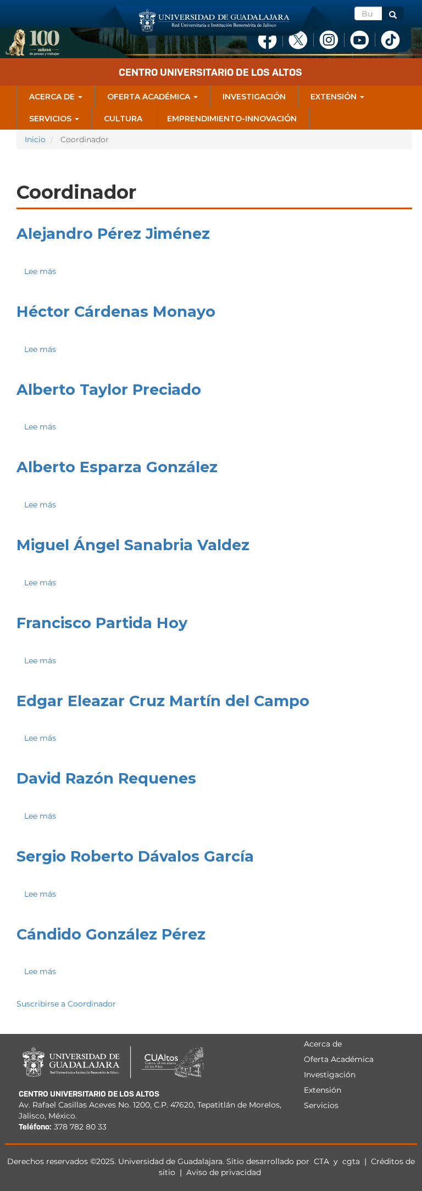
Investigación (254, 96)
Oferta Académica (149, 96)
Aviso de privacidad (223, 1172)
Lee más (40, 271)
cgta (351, 1161)
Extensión (334, 96)
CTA (322, 1161)
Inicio (35, 139)
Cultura (123, 118)
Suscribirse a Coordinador (66, 1004)
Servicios (51, 118)
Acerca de (53, 96)
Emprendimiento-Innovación (232, 118)
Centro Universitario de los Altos (210, 72)
